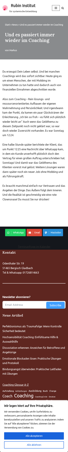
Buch (45, 391)
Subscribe (55, 305)
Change (52, 391)
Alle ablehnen (34, 445)
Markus (13, 50)
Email (37, 232)
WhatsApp (18, 232)
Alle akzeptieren (34, 436)
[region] (34, 426)
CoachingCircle (41, 397)
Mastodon (56, 232)
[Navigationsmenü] (56, 8)
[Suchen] (62, 8)
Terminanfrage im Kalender (34, 246)
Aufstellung (8, 391)
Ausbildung (35, 390)
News (15, 24)
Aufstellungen (21, 391)
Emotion (52, 397)
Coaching (24, 395)
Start (7, 24)
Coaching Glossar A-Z (15, 384)
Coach (7, 396)
